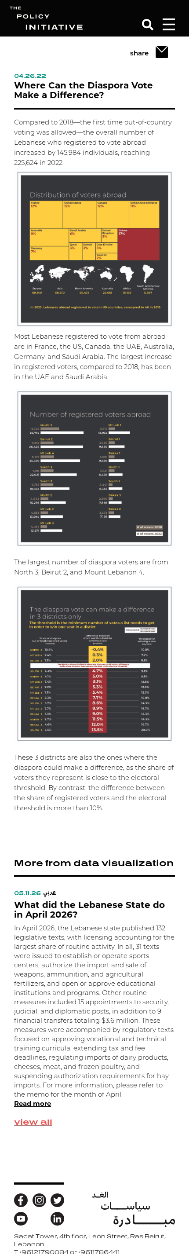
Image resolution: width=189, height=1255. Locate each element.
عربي (49, 891)
